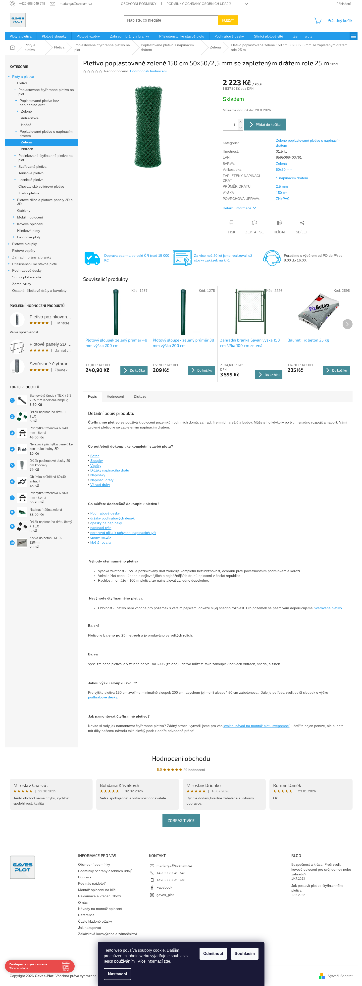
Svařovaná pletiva (32, 167)
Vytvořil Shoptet (340, 976)
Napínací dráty (101, 480)
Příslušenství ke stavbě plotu (34, 264)
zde (167, 961)
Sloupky (96, 461)
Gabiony (23, 211)
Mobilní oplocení (30, 217)
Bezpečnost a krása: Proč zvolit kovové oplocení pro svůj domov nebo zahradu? (321, 869)
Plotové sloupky (24, 244)
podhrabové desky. (103, 697)
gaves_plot (165, 895)
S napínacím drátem (292, 178)
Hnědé (26, 125)
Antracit (27, 149)
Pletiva (22, 83)
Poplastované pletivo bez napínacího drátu (39, 103)
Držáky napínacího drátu (109, 470)
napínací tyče (100, 528)
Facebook (164, 887)
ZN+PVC (283, 199)
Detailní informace (237, 208)
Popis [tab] (92, 396)
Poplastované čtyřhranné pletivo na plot (46, 92)
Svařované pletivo (328, 608)
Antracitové (30, 118)
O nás (83, 902)
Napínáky (97, 475)
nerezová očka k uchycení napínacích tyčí (123, 533)
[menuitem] (21, 36)
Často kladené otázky (95, 921)
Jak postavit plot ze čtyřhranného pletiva (317, 888)
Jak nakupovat (89, 928)
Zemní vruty (21, 284)
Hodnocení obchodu (181, 758)
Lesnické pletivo (31, 180)
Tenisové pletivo (31, 173)
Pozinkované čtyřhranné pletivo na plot (45, 158)
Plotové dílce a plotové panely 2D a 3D (45, 202)
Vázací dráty (100, 485)
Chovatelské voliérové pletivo (41, 186)
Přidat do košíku (268, 124)
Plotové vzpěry (23, 251)
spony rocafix (100, 537)
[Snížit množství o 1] (240, 127)
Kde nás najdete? (92, 883)
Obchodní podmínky (138, 4)
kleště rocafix (100, 542)
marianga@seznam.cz (174, 865)
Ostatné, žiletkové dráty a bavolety (39, 291)
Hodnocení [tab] (115, 396)
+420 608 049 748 (170, 873)
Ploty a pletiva (23, 77)
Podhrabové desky (27, 270)
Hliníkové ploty (28, 231)
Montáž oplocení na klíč (96, 890)
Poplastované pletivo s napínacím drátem (46, 133)
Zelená (26, 142)
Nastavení (117, 974)
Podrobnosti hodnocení (148, 71)
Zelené (26, 111)
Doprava (85, 877)
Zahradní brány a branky (31, 257)
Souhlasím (245, 953)
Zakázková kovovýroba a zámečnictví (107, 934)
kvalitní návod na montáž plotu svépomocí (256, 726)
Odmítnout (213, 953)
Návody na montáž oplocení (100, 909)
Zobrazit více (181, 820)
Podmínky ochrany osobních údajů (198, 4)
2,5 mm (282, 186)
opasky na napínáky (106, 523)
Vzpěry (95, 466)
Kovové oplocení (30, 224)
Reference (86, 915)
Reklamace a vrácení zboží (99, 896)
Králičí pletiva (28, 193)
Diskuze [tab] (140, 396)
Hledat (228, 20)
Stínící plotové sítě (26, 277)
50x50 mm (284, 169)
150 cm (282, 193)
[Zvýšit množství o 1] (240, 122)
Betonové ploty (29, 237)
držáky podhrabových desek (112, 518)
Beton (95, 456)
